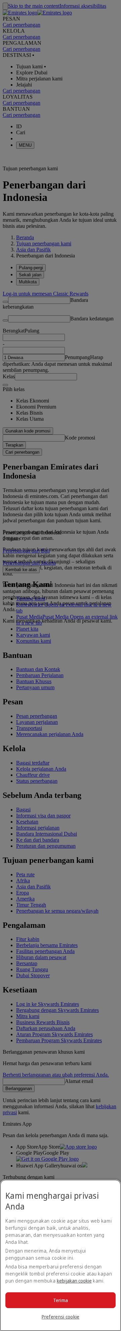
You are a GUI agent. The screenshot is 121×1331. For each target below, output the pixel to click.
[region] (60, 1255)
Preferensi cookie (61, 1317)
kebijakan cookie (74, 1280)
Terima (60, 1300)
